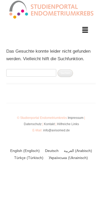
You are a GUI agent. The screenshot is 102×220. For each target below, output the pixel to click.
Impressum (75, 118)
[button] (85, 30)
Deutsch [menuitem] (52, 151)
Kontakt (49, 124)
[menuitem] (25, 150)
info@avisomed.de (56, 130)
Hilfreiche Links (68, 124)
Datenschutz (33, 124)
